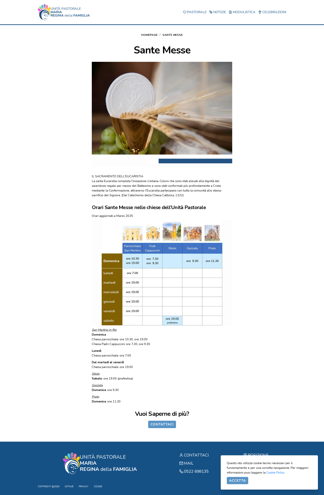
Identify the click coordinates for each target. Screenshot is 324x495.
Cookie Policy (275, 473)
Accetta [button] (237, 480)
